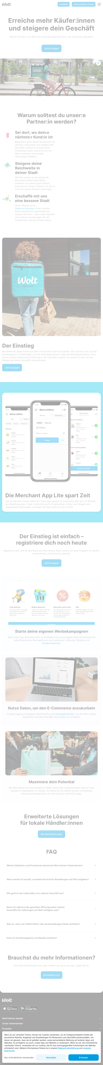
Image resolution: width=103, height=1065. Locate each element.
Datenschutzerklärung (68, 1048)
